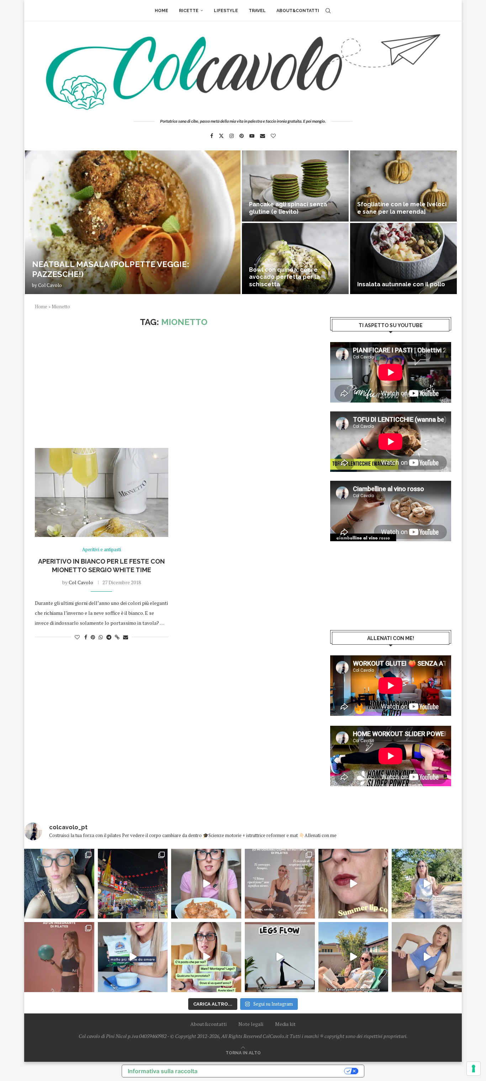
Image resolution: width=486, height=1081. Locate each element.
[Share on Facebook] (85, 637)
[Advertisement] (173, 387)
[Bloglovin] (273, 135)
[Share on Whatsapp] (101, 637)
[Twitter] (221, 135)
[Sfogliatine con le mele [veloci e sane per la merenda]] (403, 186)
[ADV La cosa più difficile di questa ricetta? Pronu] (133, 957)
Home (161, 10)
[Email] (262, 135)
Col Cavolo (50, 285)
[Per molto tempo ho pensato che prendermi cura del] (427, 884)
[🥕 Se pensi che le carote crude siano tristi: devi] (206, 884)
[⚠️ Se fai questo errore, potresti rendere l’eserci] (427, 957)
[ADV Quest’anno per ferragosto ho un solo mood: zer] (206, 957)
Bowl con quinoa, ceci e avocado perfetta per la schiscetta (284, 277)
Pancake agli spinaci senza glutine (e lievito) (288, 208)
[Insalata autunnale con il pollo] (403, 258)
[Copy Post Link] (117, 637)
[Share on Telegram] (108, 637)
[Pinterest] (241, 135)
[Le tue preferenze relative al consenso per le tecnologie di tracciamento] (473, 1068)
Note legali (250, 1024)
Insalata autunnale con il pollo (401, 284)
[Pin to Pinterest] (93, 637)
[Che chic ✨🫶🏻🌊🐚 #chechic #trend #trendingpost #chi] (59, 884)
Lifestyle (226, 10)
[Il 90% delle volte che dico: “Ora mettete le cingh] (280, 957)
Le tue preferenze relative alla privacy (274, 1071)
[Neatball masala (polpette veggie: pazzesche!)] (133, 222)
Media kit (285, 1024)
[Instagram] (231, 135)
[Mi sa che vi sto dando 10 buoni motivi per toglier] (280, 884)
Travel (257, 10)
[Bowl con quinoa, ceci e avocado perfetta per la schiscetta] (295, 258)
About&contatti (297, 10)
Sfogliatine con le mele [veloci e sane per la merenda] (402, 208)
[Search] (328, 10)
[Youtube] (251, 135)
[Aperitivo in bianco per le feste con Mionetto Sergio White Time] (101, 492)
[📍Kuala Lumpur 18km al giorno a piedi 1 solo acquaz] (133, 884)
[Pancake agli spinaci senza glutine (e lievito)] (295, 186)
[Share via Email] (125, 637)
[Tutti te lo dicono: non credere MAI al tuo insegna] (59, 957)
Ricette (189, 10)
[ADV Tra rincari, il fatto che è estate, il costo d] (353, 957)
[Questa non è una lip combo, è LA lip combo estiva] (353, 884)
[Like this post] (77, 637)
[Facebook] (211, 135)
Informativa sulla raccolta (162, 1071)
